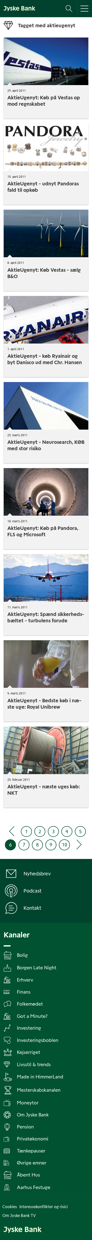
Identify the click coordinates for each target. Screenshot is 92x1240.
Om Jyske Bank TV (19, 1215)
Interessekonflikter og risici (43, 1206)
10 (64, 845)
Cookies (9, 1206)
